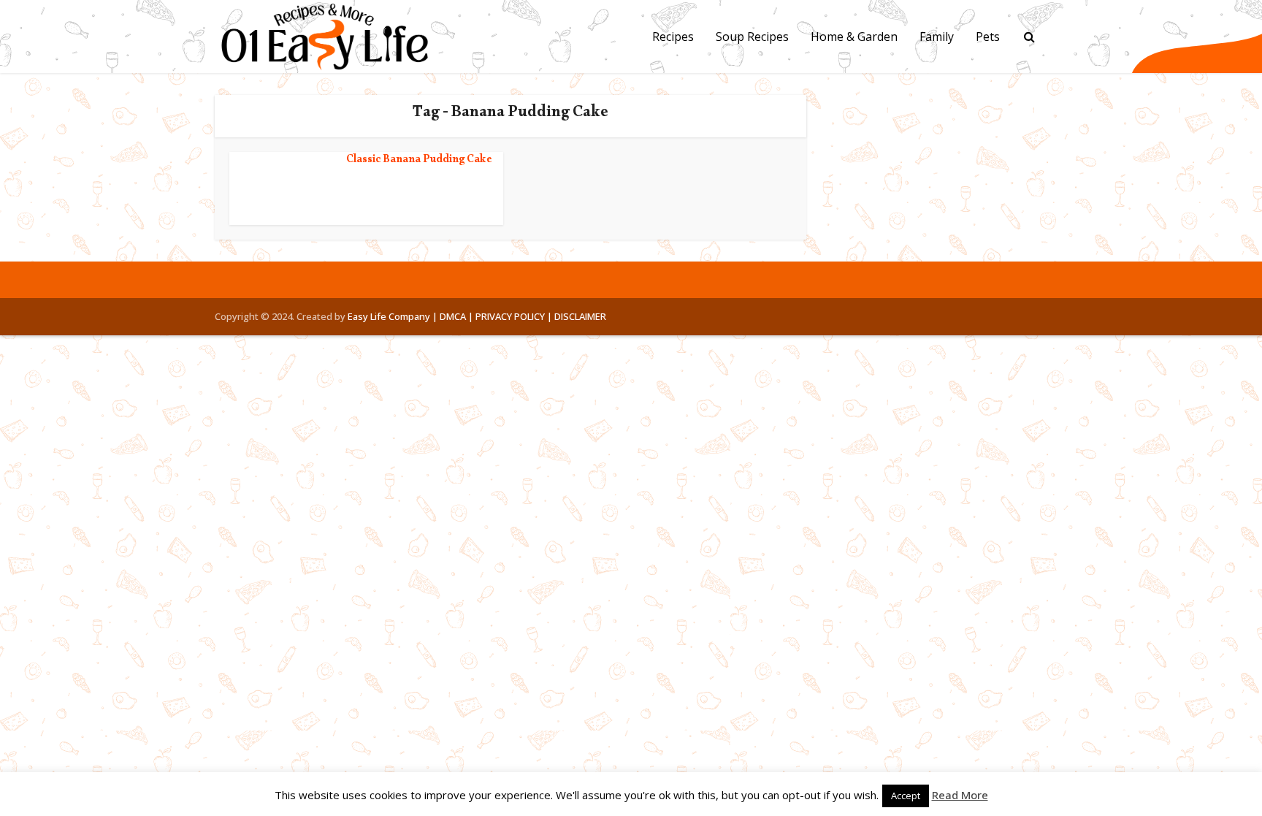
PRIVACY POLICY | (513, 316)
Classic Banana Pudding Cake (419, 161)
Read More (960, 795)
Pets (988, 36)
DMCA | (456, 316)
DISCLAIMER (580, 316)
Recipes (673, 36)
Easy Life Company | (392, 316)
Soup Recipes (752, 36)
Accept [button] (905, 795)
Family (936, 36)
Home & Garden (854, 36)
